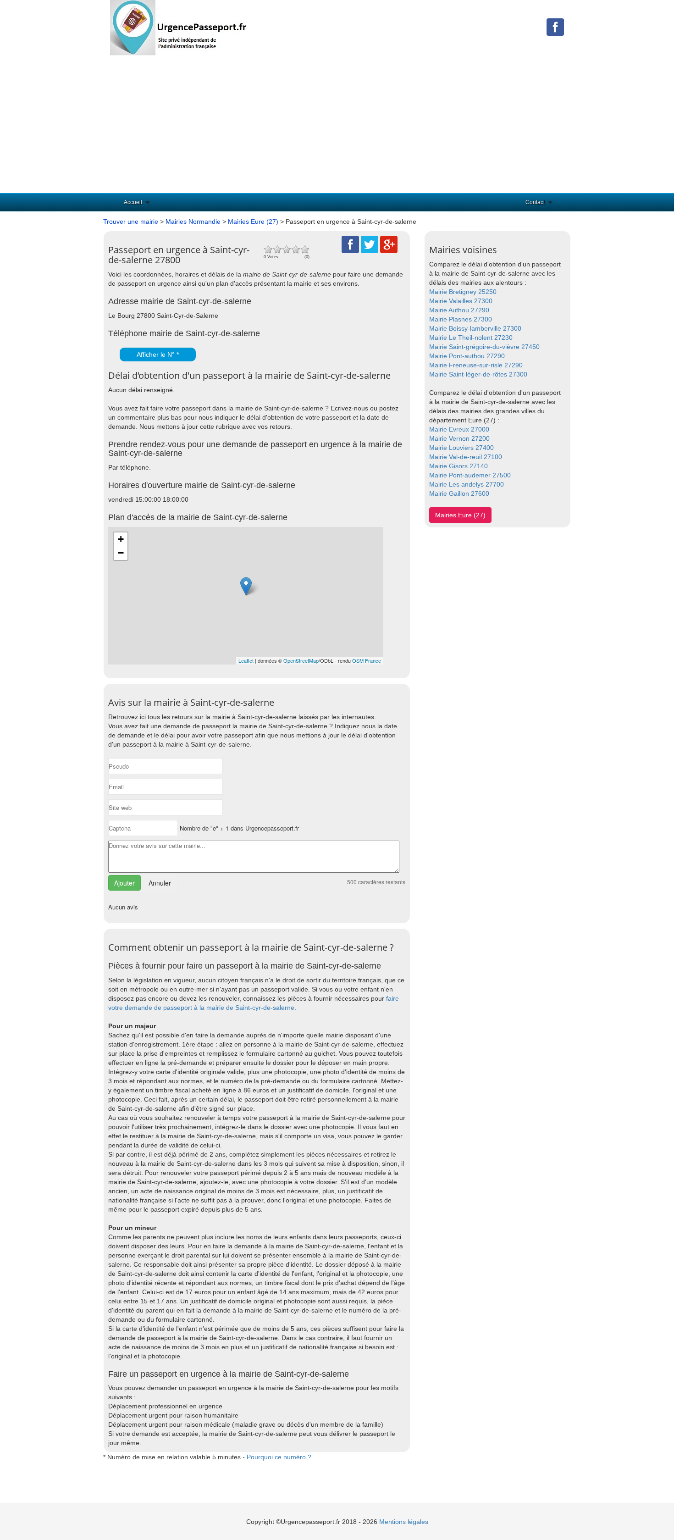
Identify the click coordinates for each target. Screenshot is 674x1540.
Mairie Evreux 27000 (459, 429)
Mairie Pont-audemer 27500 (470, 475)
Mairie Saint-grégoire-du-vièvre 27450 (484, 346)
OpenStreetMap (301, 660)
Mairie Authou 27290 (459, 310)
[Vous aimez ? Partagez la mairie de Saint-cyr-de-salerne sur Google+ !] (389, 244)
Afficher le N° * (158, 354)
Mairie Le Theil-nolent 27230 (471, 337)
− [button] (121, 553)
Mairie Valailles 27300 (460, 301)
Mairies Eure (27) (253, 221)
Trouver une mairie (130, 221)
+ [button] (121, 539)
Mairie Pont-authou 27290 (467, 356)
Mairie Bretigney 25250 (463, 291)
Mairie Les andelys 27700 (466, 484)
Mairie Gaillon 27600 (459, 493)
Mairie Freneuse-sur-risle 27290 (476, 365)
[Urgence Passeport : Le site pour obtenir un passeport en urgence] (179, 27)
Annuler (160, 882)
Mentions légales (403, 1521)
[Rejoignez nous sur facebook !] (555, 26)
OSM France (366, 660)
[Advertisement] (337, 124)
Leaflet (246, 660)
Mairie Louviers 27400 (461, 447)
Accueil (133, 202)
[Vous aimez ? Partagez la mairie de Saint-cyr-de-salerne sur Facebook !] (350, 244)
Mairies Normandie (193, 221)
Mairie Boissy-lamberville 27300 (475, 328)
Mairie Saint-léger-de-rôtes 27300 (478, 374)
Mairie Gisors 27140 (458, 466)
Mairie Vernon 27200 (459, 438)
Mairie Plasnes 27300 (460, 319)
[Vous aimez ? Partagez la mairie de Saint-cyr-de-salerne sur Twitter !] (369, 244)
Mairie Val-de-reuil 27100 (465, 456)
